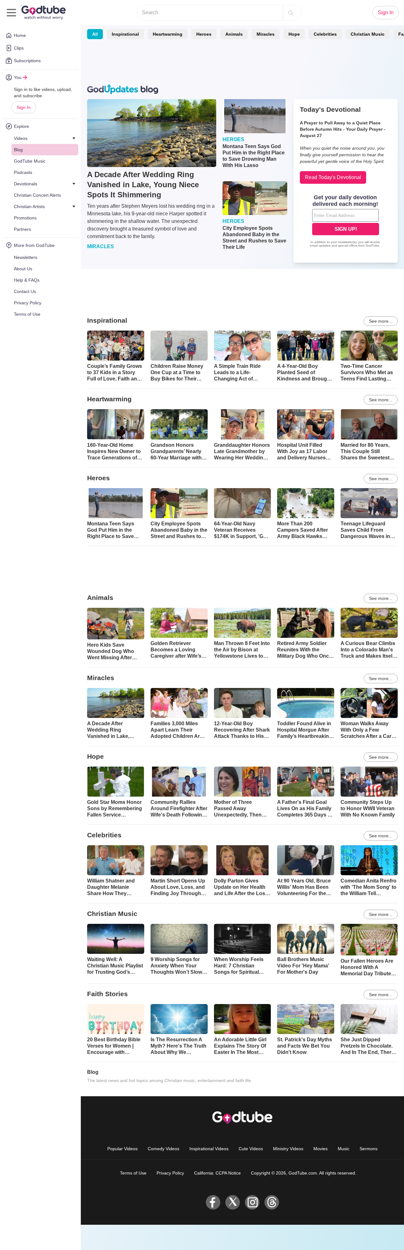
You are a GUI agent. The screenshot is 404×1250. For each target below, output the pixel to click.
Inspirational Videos (209, 1148)
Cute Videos (251, 1148)
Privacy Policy (170, 1172)
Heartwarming (167, 34)
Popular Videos (122, 1148)
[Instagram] (252, 1202)
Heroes (203, 34)
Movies (320, 1148)
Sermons (368, 1148)
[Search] (290, 12)
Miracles (266, 34)
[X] (232, 1202)
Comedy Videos (163, 1148)
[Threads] (271, 1202)
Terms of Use (133, 1172)
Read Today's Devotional (333, 177)
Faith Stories (107, 993)
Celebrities (325, 34)
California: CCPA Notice (217, 1172)
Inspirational (125, 34)
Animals (234, 34)
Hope (294, 34)
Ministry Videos (288, 1148)
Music (343, 1148)
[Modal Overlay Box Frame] (345, 221)
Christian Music (367, 34)
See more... (380, 321)
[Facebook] (213, 1202)
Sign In (24, 107)
